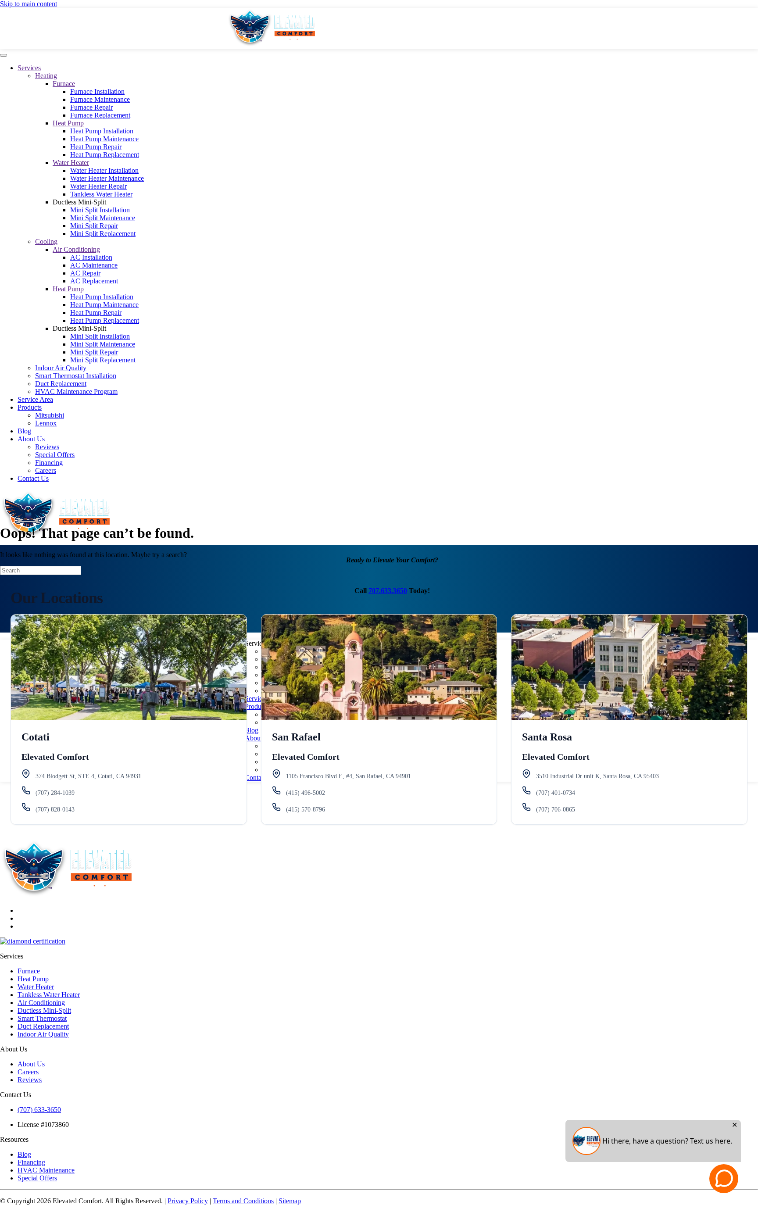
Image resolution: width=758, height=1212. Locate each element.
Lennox (46, 423)
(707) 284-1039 (55, 793)
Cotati (35, 737)
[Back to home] (271, 45)
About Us (31, 439)
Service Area (35, 399)
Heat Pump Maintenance (104, 139)
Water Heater (71, 162)
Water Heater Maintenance (107, 178)
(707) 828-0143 (55, 809)
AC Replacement (94, 281)
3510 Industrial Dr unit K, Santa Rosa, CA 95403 (597, 776)
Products (30, 407)
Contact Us (33, 478)
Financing (49, 462)
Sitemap (290, 1201)
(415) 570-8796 (305, 809)
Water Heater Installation (104, 170)
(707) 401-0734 (555, 793)
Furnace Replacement (100, 115)
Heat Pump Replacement (104, 154)
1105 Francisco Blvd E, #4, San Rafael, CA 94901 (348, 776)
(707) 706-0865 (555, 809)
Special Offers (55, 454)
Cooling (46, 241)
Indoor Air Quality (60, 368)
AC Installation (91, 257)
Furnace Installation (97, 91)
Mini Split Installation (100, 210)
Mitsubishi (49, 415)
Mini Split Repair (94, 225)
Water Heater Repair (98, 186)
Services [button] (256, 643)
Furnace (64, 83)
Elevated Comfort (55, 757)
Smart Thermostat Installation (75, 375)
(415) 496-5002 (305, 793)
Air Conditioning (76, 249)
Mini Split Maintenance (102, 218)
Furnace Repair (91, 107)
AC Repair (85, 273)
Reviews (47, 446)
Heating (46, 75)
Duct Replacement (60, 383)
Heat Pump (68, 123)
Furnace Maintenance (100, 99)
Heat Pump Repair (96, 146)
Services (29, 68)
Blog (24, 431)
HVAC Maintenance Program (76, 391)
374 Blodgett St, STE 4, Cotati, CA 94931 (88, 776)
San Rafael (296, 737)
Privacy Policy (188, 1201)
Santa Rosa (547, 737)
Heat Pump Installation (101, 131)
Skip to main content (28, 3)
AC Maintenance (94, 265)
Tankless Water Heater (101, 194)
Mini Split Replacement (103, 233)
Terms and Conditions (243, 1201)
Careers (45, 470)
